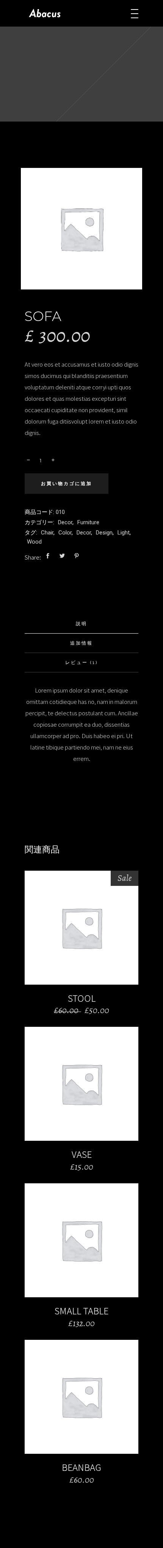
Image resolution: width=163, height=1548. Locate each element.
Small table (81, 1310)
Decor (65, 522)
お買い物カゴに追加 (66, 483)
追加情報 (81, 643)
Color (65, 532)
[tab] (81, 624)
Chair (47, 532)
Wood (34, 541)
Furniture (88, 522)
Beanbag (81, 1467)
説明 (81, 623)
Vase (82, 1154)
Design (104, 532)
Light (124, 532)
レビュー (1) (81, 662)
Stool (82, 997)
